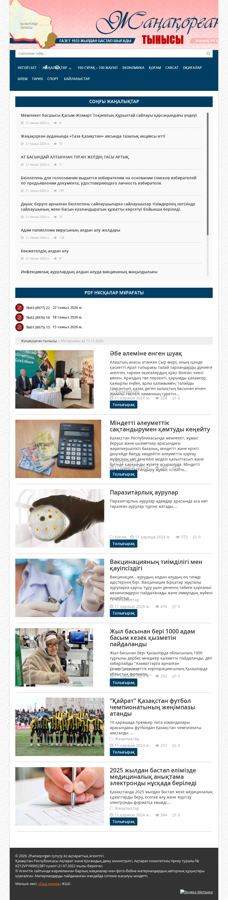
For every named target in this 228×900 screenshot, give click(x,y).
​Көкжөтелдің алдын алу (45, 250)
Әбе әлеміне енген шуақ (146, 353)
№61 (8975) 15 (38, 327)
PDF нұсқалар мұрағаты (114, 293)
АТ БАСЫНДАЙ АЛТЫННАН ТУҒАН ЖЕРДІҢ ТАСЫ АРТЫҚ (75, 157)
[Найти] (208, 53)
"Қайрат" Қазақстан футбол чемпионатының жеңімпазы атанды (152, 707)
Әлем (23, 78)
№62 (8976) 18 (38, 317)
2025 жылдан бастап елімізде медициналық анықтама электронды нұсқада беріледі (153, 776)
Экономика (133, 67)
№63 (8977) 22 (38, 307)
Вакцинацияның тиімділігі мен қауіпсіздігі (156, 565)
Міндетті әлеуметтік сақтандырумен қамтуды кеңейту (160, 426)
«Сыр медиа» (49, 883)
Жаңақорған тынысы (135, 24)
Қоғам (155, 67)
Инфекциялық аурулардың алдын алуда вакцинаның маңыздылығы (89, 271)
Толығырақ (124, 404)
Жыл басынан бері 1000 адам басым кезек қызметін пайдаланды (152, 637)
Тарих (37, 78)
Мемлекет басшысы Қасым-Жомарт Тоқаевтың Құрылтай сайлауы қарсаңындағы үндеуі (109, 115)
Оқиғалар (192, 67)
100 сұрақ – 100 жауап (98, 67)
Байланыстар (77, 78)
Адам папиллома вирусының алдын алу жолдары (70, 230)
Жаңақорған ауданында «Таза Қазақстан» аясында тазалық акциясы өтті (93, 136)
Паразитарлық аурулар (144, 492)
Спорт (52, 78)
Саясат (172, 67)
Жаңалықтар (55, 67)
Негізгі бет (27, 67)
